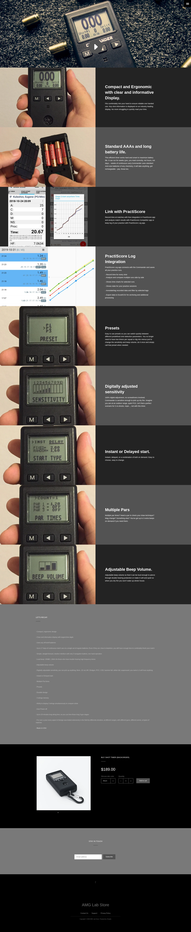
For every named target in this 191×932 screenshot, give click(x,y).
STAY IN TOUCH (95, 841)
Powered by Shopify (105, 919)
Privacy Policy (106, 913)
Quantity (121, 776)
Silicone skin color (107, 776)
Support (94, 913)
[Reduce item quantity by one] (120, 780)
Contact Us (84, 913)
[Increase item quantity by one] (131, 780)
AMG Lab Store (44, 4)
